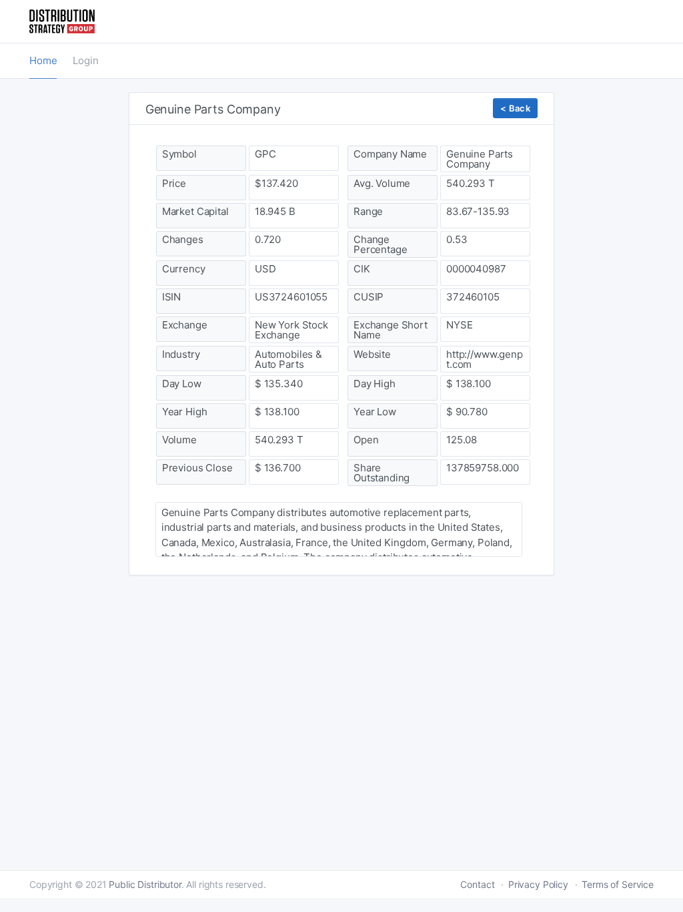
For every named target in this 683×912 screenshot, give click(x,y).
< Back (515, 108)
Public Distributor (145, 884)
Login (85, 60)
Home (43, 60)
